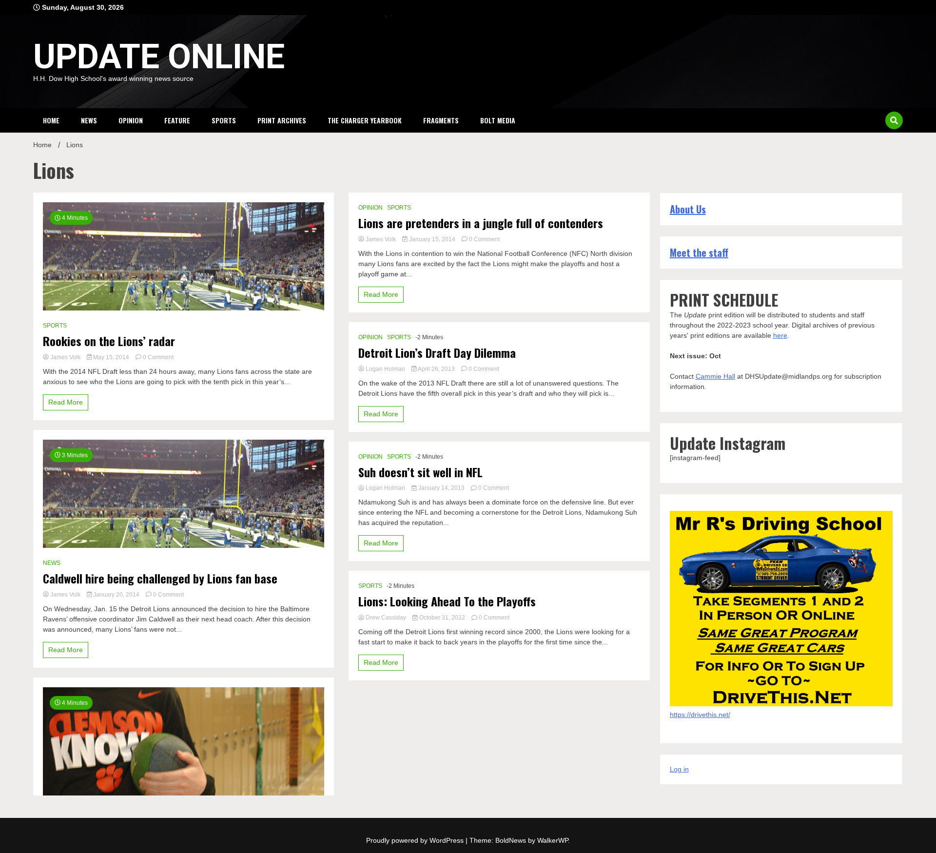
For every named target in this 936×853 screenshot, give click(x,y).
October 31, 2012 (442, 617)
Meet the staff (699, 252)
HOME (51, 120)
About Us (688, 209)
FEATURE (177, 120)
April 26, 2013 (436, 369)
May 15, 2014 (111, 357)
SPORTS (224, 120)
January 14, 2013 (441, 488)
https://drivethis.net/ (700, 714)
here (780, 335)
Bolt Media (497, 120)
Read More (65, 402)
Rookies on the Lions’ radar (109, 341)
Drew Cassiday (386, 617)
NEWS (89, 120)
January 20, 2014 (116, 594)
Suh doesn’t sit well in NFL (420, 472)
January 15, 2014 (432, 239)
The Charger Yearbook (365, 120)
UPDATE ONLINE (159, 57)
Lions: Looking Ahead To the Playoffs (447, 601)
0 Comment (158, 357)
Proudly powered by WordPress (416, 840)
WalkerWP (552, 840)
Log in (679, 769)
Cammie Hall (715, 376)
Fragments (441, 120)
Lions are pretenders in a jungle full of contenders (480, 223)
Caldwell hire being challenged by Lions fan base (160, 578)
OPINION (130, 120)
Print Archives (281, 120)
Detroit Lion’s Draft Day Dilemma (437, 353)
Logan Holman (385, 369)
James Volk (65, 357)
